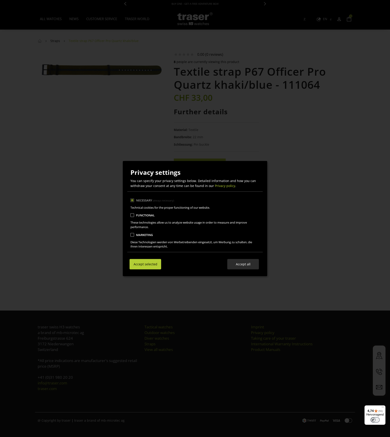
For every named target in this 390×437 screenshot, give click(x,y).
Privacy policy (225, 186)
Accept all (243, 264)
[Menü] (382, 408)
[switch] (375, 420)
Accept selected (145, 264)
